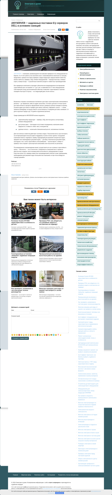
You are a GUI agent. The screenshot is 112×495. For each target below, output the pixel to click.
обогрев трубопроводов (85, 175)
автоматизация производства (87, 109)
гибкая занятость (83, 138)
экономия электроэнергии (86, 257)
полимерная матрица (84, 194)
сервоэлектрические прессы (87, 227)
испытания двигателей (85, 157)
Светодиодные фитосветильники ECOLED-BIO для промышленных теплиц (88, 345)
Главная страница (18, 14)
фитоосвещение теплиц (85, 253)
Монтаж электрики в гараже (87, 429)
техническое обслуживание (87, 246)
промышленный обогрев (86, 213)
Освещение (40, 14)
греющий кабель (83, 146)
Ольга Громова (16, 175)
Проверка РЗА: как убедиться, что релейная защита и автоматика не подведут (50, 222)
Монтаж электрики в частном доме (89, 435)
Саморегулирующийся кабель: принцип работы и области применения (87, 331)
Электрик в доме (33, 4)
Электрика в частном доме (89, 93)
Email (32, 310)
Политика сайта (39, 475)
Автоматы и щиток (86, 82)
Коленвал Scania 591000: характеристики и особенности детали (23, 222)
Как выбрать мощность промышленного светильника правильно (87, 397)
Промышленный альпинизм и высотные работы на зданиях (50, 255)
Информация (51, 14)
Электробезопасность (87, 69)
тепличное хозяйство (84, 242)
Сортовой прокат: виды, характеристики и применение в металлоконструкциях (88, 324)
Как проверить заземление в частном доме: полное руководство (22, 290)
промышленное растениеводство (89, 209)
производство (82, 198)
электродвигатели (83, 261)
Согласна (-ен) (59, 493)
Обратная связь (26, 475)
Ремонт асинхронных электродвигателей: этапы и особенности (87, 338)
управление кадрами (84, 250)
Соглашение (51, 475)
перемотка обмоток (84, 187)
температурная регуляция (86, 238)
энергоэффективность (85, 265)
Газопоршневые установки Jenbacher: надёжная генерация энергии (23, 255)
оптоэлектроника (83, 179)
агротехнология (82, 112)
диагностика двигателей (86, 149)
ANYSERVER (17, 73)
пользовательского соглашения (51, 488)
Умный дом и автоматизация (85, 74)
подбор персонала (83, 190)
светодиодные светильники (87, 224)
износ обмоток (82, 153)
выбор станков (82, 131)
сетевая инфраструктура (85, 231)
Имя (12, 310)
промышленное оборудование (88, 205)
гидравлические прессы (85, 142)
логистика (81, 172)
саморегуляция (82, 220)
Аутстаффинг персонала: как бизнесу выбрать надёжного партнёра (87, 357)
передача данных (83, 183)
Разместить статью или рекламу (68, 475)
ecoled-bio (80, 105)
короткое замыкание (84, 164)
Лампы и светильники (88, 78)
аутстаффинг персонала (85, 123)
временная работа (83, 127)
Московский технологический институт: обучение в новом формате (87, 369)
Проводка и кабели (86, 86)
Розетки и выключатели (88, 90)
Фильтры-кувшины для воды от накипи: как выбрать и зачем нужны (51, 290)
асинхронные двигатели (86, 116)
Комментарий (15, 316)
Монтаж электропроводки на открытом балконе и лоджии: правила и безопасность (87, 404)
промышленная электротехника (88, 201)
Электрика (30, 14)
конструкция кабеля (84, 160)
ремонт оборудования (85, 216)
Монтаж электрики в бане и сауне (88, 432)
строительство (82, 235)
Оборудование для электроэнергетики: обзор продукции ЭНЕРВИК (86, 391)
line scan (90, 105)
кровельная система (84, 168)
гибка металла (82, 135)
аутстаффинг (82, 120)
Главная (15, 475)
